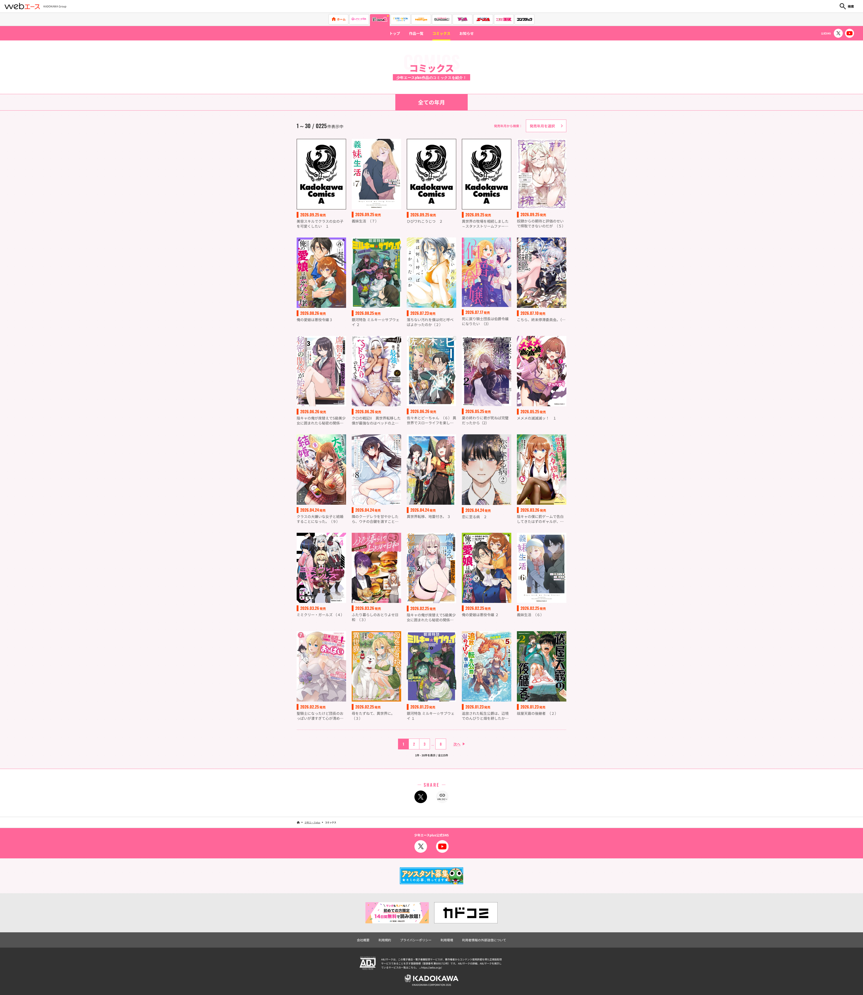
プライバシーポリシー (416, 940)
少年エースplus (312, 822)
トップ (394, 33)
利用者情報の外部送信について (484, 940)
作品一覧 (416, 33)
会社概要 (363, 940)
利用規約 (384, 940)
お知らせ (466, 33)
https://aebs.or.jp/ (431, 967)
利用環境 (446, 940)
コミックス (441, 33)
